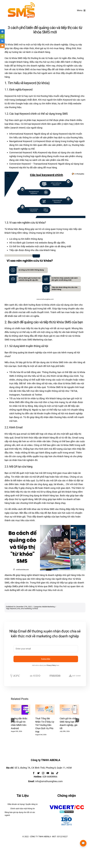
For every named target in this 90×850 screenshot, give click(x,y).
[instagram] (43, 773)
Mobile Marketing (48, 607)
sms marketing (26, 608)
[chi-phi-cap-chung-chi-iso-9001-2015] (66, 815)
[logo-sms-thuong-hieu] (21, 3)
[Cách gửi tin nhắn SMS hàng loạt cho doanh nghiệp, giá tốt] (69, 705)
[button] (12, 720)
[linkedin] (52, 773)
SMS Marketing (35, 339)
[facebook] (34, 773)
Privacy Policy (51, 665)
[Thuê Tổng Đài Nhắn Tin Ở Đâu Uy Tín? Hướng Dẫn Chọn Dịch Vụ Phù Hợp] (45, 705)
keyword (13, 608)
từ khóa (35, 608)
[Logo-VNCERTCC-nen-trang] (66, 805)
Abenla (8, 575)
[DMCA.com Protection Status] (66, 812)
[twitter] (38, 773)
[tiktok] (57, 773)
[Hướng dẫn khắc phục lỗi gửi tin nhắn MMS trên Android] (20, 705)
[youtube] (48, 773)
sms (18, 608)
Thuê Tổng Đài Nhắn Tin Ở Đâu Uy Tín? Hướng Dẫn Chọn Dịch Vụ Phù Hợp (44, 725)
